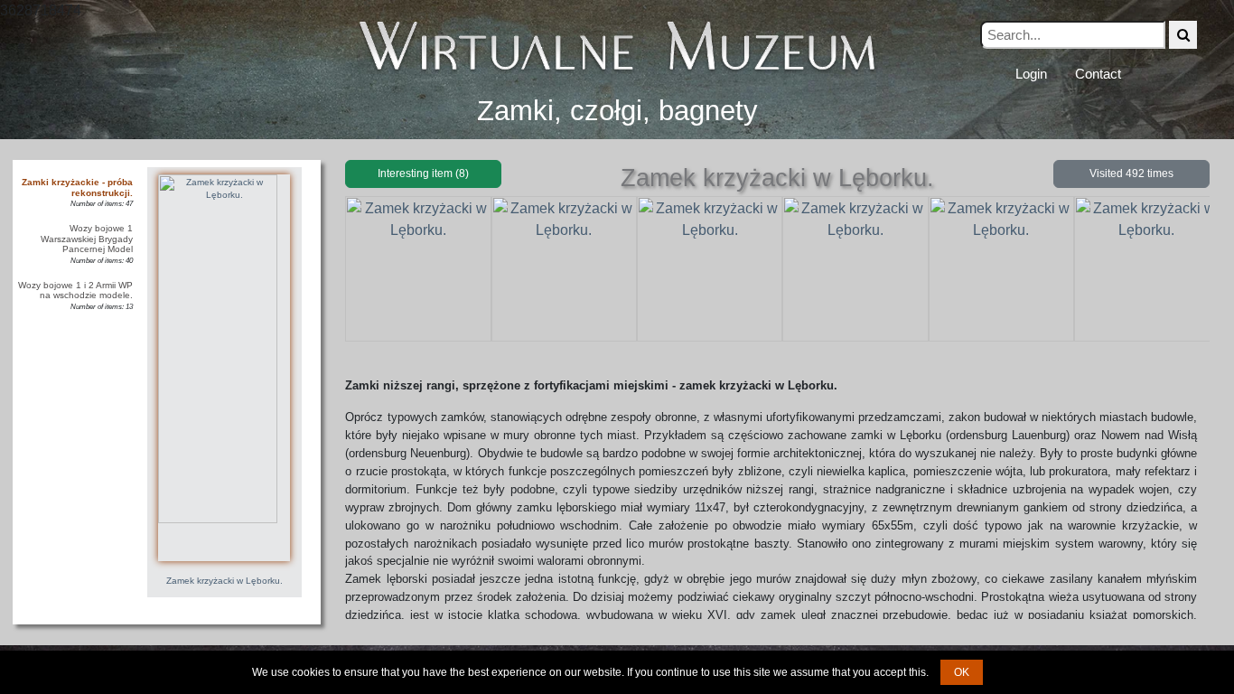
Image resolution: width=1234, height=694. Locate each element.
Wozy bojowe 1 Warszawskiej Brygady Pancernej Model (87, 238)
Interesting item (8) (423, 173)
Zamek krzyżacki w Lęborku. (224, 581)
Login (1031, 73)
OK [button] (961, 672)
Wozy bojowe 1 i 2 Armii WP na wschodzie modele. (75, 290)
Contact (1098, 73)
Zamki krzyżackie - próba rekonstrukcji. (77, 187)
